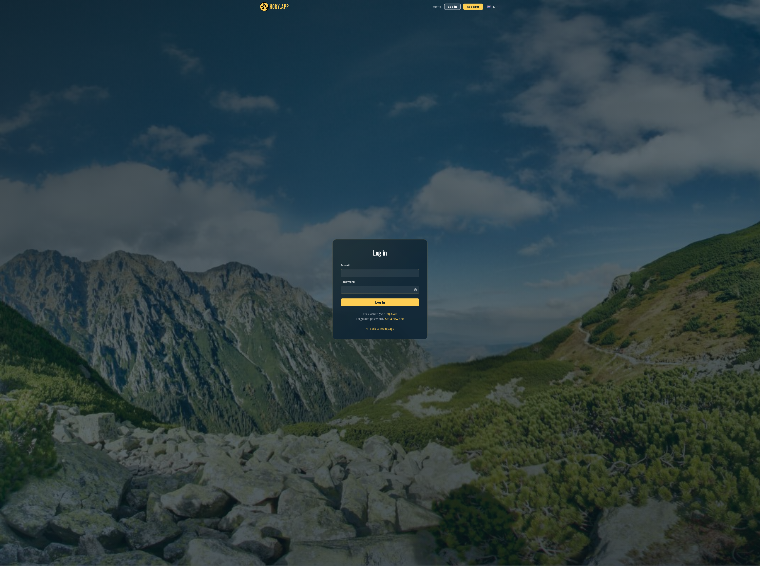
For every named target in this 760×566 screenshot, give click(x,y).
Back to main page (381, 328)
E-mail (345, 265)
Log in (452, 7)
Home (437, 7)
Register (473, 7)
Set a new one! (394, 319)
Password (348, 282)
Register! (391, 313)
